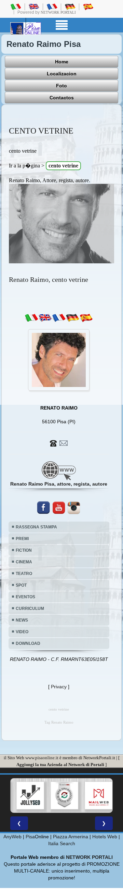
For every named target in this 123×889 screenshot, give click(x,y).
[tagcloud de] (72, 317)
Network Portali (58, 12)
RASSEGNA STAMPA (36, 527)
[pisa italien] (70, 6)
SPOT (21, 585)
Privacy (59, 686)
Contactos (62, 97)
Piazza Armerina (70, 836)
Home (61, 61)
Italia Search (61, 843)
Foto (61, 85)
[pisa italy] (33, 6)
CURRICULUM (30, 608)
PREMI (22, 538)
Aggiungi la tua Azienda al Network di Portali (60, 764)
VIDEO (22, 631)
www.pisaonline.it (41, 757)
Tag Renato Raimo (58, 722)
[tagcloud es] (86, 317)
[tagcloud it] (31, 317)
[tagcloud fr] (59, 317)
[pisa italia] (15, 6)
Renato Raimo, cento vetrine (48, 279)
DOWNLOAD (28, 643)
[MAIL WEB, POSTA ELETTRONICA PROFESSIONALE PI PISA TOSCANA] (96, 795)
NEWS (22, 620)
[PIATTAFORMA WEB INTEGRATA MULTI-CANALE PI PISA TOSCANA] (62, 795)
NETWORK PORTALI (89, 857)
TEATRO (24, 573)
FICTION (24, 550)
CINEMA (24, 562)
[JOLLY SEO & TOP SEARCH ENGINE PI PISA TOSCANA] (28, 795)
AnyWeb (12, 836)
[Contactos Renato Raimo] (59, 443)
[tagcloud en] (45, 317)
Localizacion (62, 73)
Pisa (30, 836)
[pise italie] (51, 6)
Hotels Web (104, 836)
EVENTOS (25, 596)
